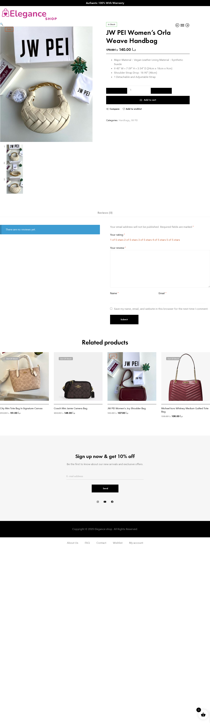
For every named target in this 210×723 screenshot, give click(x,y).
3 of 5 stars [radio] (145, 239)
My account (136, 542)
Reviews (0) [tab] (105, 213)
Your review (118, 247)
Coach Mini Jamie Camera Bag (70, 408)
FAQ (87, 542)
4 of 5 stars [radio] (159, 239)
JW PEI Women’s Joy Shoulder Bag (126, 408)
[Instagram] (98, 502)
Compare (114, 108)
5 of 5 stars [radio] (173, 239)
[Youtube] (105, 502)
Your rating (117, 234)
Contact (101, 542)
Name (114, 293)
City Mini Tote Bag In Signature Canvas (21, 408)
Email (162, 293)
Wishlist (118, 542)
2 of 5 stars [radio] (131, 239)
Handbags (124, 120)
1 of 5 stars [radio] (117, 239)
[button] (1, 24)
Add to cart (150, 99)
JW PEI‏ (134, 120)
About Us (72, 542)
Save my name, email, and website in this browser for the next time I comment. (161, 308)
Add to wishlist (134, 108)
